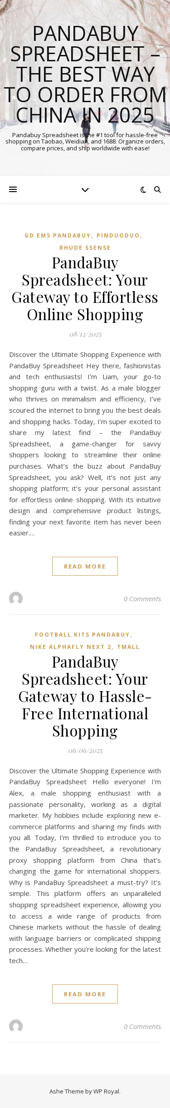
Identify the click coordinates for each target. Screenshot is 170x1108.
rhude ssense (85, 248)
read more (85, 566)
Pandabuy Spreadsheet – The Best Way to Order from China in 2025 (85, 74)
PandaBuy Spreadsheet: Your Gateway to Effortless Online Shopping (85, 288)
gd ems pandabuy (57, 235)
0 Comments (142, 598)
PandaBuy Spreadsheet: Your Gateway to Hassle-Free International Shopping (85, 695)
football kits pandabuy (82, 634)
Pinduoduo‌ (118, 235)
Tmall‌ (128, 647)
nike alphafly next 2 (71, 647)
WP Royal (106, 1091)
